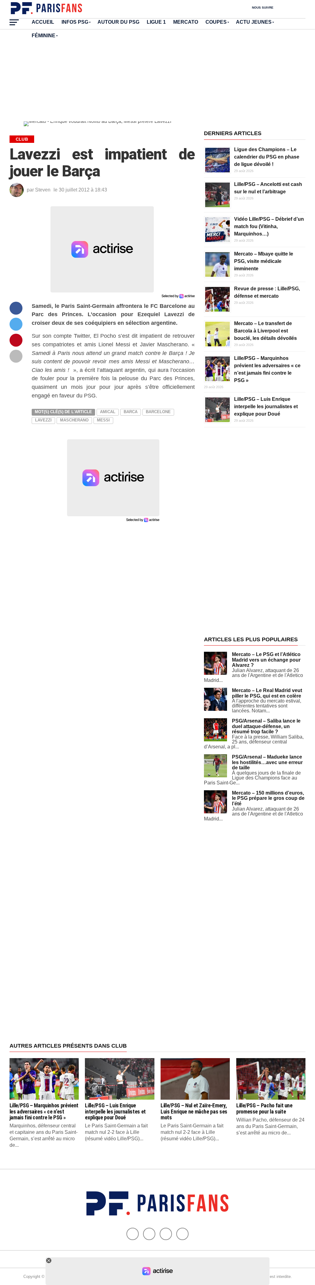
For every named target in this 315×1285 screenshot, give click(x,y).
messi (103, 420)
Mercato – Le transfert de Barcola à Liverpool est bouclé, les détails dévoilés (265, 331)
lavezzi (43, 420)
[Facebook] (132, 1234)
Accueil (43, 22)
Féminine (43, 35)
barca (131, 411)
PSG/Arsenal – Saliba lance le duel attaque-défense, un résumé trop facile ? (266, 726)
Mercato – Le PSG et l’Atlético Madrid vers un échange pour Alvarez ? (266, 660)
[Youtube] (166, 1234)
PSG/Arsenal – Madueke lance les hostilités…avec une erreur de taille (267, 762)
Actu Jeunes (254, 22)
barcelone (158, 411)
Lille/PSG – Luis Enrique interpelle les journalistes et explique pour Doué (266, 407)
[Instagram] (182, 1234)
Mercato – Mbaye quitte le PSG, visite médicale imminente (263, 261)
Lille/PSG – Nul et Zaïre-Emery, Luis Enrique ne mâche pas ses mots (194, 1111)
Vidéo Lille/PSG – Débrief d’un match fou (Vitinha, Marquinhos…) (269, 226)
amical (107, 411)
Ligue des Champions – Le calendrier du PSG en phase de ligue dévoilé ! (266, 157)
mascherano (74, 420)
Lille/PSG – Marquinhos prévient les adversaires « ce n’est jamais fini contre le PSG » (44, 1111)
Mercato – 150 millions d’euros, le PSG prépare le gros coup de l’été (268, 798)
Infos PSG (75, 22)
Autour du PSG (118, 22)
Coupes (216, 22)
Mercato (185, 22)
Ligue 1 (156, 22)
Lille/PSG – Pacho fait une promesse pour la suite (264, 1108)
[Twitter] (149, 1234)
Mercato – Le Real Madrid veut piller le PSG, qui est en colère (267, 693)
